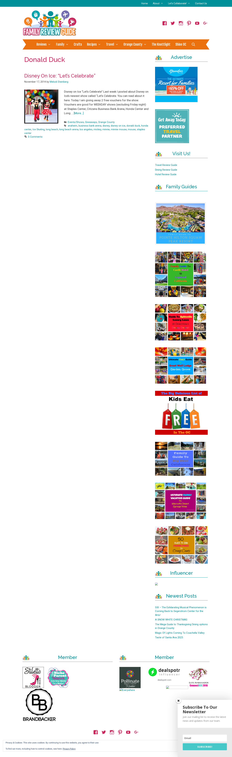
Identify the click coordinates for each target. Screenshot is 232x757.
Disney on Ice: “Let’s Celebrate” (59, 76)
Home (144, 3)
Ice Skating (38, 129)
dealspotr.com (164, 679)
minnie (106, 129)
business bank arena (89, 125)
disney (106, 125)
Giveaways (91, 122)
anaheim (72, 125)
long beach (52, 129)
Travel (110, 44)
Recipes (92, 44)
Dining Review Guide (166, 169)
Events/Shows (76, 122)
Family (60, 44)
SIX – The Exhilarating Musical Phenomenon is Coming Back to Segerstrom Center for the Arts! (181, 611)
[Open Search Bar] (193, 44)
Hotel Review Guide (165, 174)
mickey (97, 129)
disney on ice (118, 125)
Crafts (78, 44)
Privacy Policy (69, 749)
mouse (132, 129)
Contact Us (201, 3)
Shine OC (180, 44)
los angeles (86, 129)
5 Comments (35, 136)
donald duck (133, 125)
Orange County (132, 44)
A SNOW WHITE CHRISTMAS (171, 619)
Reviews (42, 44)
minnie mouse (119, 129)
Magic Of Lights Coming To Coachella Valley (179, 632)
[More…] (79, 113)
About (156, 3)
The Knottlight (161, 44)
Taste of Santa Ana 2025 (169, 637)
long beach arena (68, 129)
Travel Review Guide (166, 165)
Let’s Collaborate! (177, 3)
